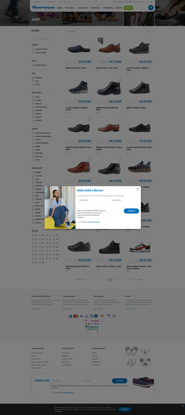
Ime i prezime (83, 200)
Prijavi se (131, 211)
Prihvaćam (90, 222)
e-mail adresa (116, 200)
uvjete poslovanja (94, 222)
